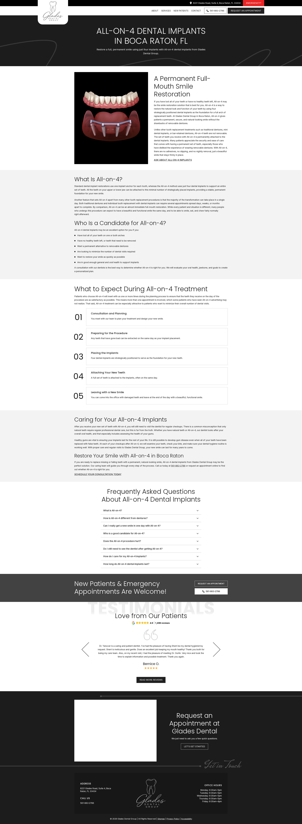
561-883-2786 (178, 466)
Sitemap (161, 819)
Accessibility (186, 819)
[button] (151, 510)
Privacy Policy (173, 819)
